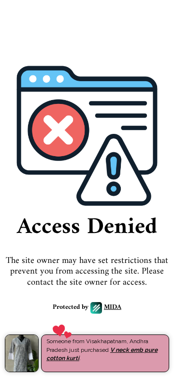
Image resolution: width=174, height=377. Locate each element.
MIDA (112, 308)
